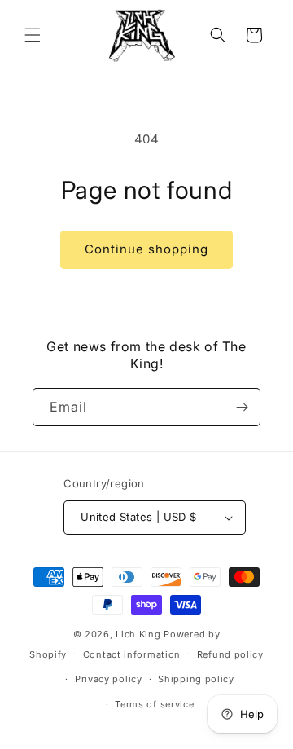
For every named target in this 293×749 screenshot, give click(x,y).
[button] (32, 35)
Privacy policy (108, 679)
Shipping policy (196, 679)
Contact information (132, 654)
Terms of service (154, 704)
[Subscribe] (242, 407)
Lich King (138, 634)
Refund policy (230, 654)
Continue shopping (146, 249)
